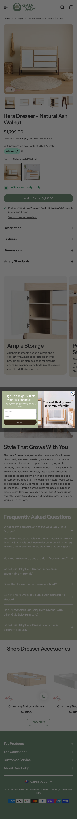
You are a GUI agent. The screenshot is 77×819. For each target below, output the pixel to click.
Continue (20, 422)
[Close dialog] (72, 393)
